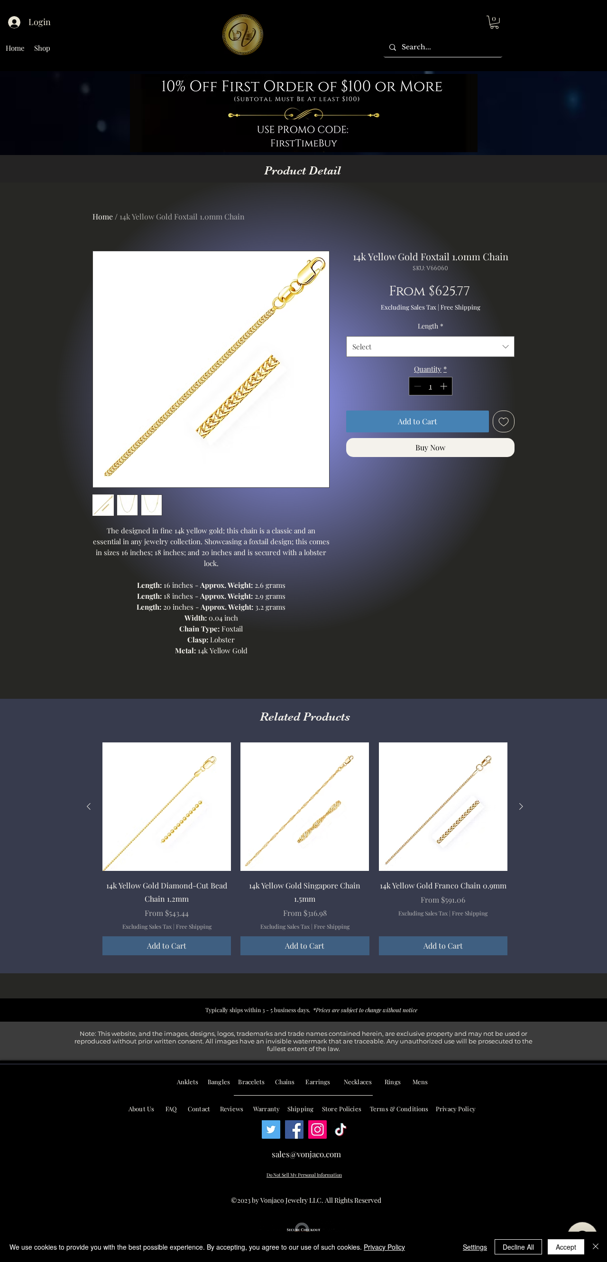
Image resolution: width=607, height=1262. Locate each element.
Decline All (518, 1247)
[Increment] (444, 386)
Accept (566, 1247)
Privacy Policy (384, 1247)
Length (430, 325)
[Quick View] (166, 806)
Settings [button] (475, 1247)
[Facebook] (294, 1129)
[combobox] (430, 346)
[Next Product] (521, 806)
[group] (305, 848)
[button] (494, 22)
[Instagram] (317, 1129)
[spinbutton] (430, 386)
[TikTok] (340, 1129)
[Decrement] (416, 386)
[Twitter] (271, 1129)
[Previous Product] (88, 806)
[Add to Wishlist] (504, 421)
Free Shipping (460, 307)
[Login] (13, 22)
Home (102, 216)
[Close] (595, 1246)
